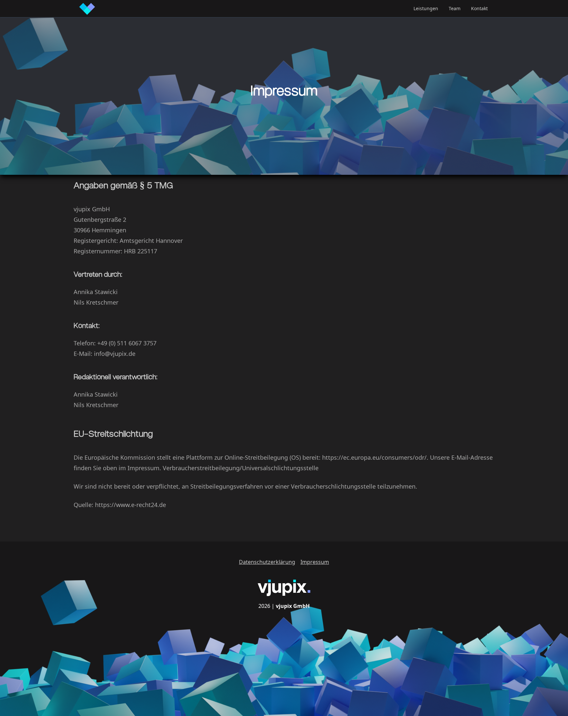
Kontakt (479, 8)
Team (455, 8)
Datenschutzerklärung (267, 562)
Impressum (314, 562)
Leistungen (426, 8)
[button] (426, 8)
